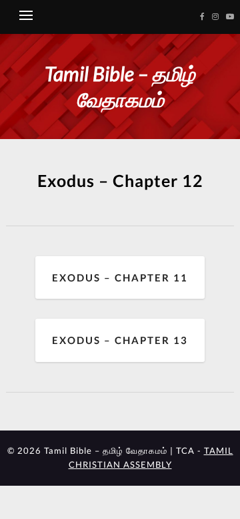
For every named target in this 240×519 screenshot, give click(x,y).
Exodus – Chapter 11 (120, 277)
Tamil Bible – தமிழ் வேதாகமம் (120, 86)
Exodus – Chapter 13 (120, 340)
